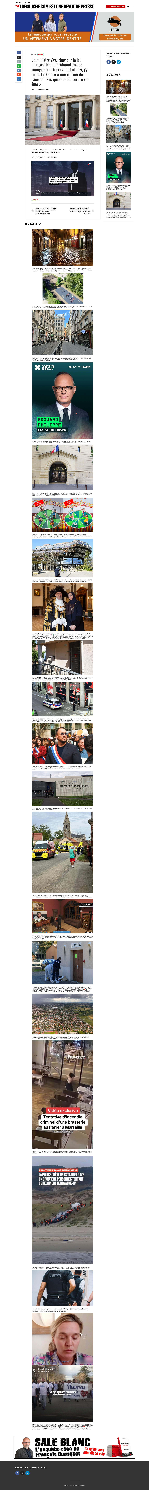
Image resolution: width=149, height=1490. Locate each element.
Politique (34, 54)
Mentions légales (80, 1485)
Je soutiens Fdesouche (116, 6)
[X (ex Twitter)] (113, 62)
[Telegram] (119, 62)
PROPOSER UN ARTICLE (23, 2)
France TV (35, 200)
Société (40, 54)
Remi (32, 89)
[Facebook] (108, 62)
